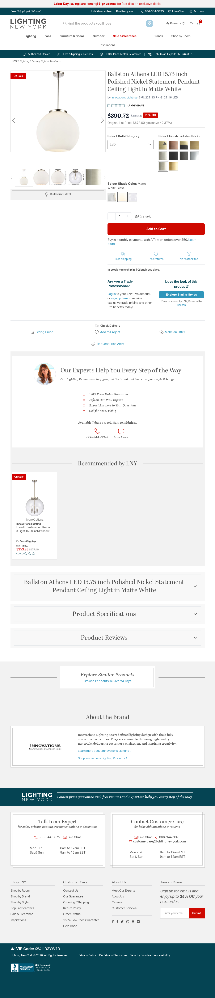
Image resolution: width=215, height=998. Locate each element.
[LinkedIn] (138, 921)
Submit (196, 913)
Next (102, 120)
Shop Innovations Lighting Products (102, 758)
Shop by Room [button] (180, 36)
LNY (14, 61)
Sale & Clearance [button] (124, 36)
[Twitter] (122, 921)
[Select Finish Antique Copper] (173, 145)
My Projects (173, 23)
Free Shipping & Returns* (26, 11)
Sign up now (107, 3)
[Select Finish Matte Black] (173, 155)
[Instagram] (127, 921)
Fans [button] (48, 36)
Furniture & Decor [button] (72, 36)
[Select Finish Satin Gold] (173, 166)
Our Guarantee (73, 896)
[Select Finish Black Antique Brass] (184, 145)
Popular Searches (22, 908)
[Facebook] (117, 921)
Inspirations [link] (107, 45)
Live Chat (178, 11)
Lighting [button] (30, 36)
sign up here (119, 298)
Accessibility (162, 955)
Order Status (71, 914)
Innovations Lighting (124, 97)
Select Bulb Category (123, 136)
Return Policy (72, 908)
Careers (117, 902)
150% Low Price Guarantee (81, 920)
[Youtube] (133, 921)
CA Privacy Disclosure (113, 955)
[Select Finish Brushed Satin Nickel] (163, 155)
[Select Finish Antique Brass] (163, 145)
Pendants (55, 61)
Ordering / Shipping (76, 902)
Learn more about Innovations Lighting (104, 750)
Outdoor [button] (99, 36)
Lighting (24, 61)
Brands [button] (158, 36)
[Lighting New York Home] (28, 23)
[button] (197, 11)
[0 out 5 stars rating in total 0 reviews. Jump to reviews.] (26, 554)
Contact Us (70, 890)
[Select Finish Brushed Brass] (194, 145)
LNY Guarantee (101, 11)
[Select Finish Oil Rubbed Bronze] (184, 155)
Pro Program (124, 11)
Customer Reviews (124, 908)
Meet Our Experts (123, 890)
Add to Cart (156, 229)
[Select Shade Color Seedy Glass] (132, 197)
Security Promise (140, 955)
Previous (13, 120)
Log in (112, 294)
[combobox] (107, 23)
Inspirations (18, 920)
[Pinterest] (113, 921)
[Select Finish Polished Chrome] (194, 155)
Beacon (181, 305)
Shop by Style (19, 902)
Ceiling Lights (40, 61)
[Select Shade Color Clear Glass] (112, 197)
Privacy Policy (87, 955)
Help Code (70, 926)
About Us (118, 896)
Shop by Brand (20, 896)
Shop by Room (20, 890)
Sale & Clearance (21, 914)
